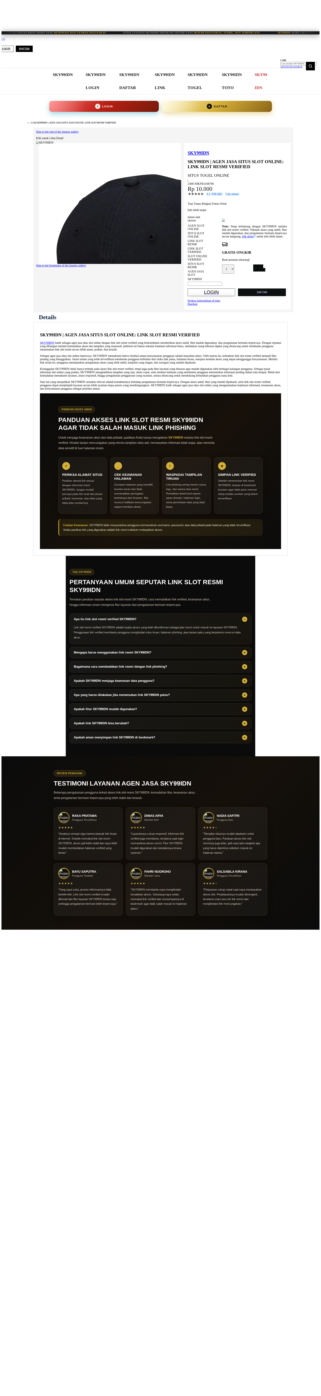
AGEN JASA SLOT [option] (196, 273)
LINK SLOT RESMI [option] (195, 242)
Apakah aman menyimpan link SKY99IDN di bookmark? (114, 737)
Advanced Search (291, 67)
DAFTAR (259, 269)
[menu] (160, 81)
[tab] (47, 317)
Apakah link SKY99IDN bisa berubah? (101, 723)
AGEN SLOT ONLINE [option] (196, 227)
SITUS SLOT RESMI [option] (196, 265)
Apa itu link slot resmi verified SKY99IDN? (105, 619)
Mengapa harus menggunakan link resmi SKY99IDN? (112, 652)
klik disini (248, 236)
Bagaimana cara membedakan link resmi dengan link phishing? (120, 666)
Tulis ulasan (232, 194)
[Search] (310, 66)
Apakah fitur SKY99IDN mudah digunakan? (105, 709)
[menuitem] (63, 74)
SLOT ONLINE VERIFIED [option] (197, 258)
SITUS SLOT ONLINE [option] (196, 235)
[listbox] (205, 252)
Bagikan (192, 304)
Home (33, 122)
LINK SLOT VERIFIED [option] (195, 250)
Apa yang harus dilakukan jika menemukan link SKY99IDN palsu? (122, 695)
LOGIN (258, 266)
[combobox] (298, 64)
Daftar (24, 48)
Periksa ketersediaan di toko (204, 300)
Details (47, 317)
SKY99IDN (47, 342)
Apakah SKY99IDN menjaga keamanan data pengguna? (114, 681)
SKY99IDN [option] (195, 279)
